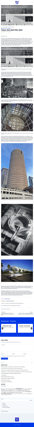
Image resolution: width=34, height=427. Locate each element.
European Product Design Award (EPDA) (8, 378)
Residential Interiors (14, 393)
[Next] (31, 328)
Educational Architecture (27, 389)
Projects (4, 392)
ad (1, 388)
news (19, 305)
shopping (28, 393)
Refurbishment (12, 392)
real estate (8, 392)
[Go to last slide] (2, 328)
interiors (28, 390)
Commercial (6, 389)
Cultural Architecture (18, 389)
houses (10, 390)
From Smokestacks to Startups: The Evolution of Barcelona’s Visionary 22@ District (7, 313)
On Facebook (28, 391)
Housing (13, 390)
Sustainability (2, 394)
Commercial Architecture (12, 389)
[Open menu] (32, 2)
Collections (3, 389)
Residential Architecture (6, 393)
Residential (20, 392)
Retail (23, 393)
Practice (2, 392)
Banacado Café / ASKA (7, 326)
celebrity (29, 388)
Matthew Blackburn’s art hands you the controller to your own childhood (13, 366)
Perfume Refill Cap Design (5, 380)
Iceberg (16, 390)
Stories (31, 393)
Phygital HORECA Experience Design (7, 376)
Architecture (19, 388)
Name (2, 353)
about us (4, 403)
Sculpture (25, 393)
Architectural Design (6, 28)
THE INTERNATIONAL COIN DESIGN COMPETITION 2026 (11, 373)
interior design (24, 390)
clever (31, 388)
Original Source (7, 298)
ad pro (6, 388)
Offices (24, 391)
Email (13, 353)
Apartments (9, 388)
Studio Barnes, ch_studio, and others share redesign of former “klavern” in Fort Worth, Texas (16, 371)
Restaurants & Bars (19, 393)
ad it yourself (3, 388)
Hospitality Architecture (4, 390)
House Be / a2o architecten (24, 326)
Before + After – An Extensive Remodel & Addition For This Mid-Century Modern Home (25, 313)
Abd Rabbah (3, 31)
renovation (16, 392)
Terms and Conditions (6, 407)
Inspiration (19, 390)
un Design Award (4, 375)
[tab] (16, 333)
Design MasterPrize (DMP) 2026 (6, 381)
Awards (24, 388)
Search (31, 400)
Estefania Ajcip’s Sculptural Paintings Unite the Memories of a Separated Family (14, 370)
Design (23, 389)
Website (24, 353)
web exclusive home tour (8, 394)
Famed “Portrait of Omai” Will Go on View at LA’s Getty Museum (11, 368)
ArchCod (4, 404)
